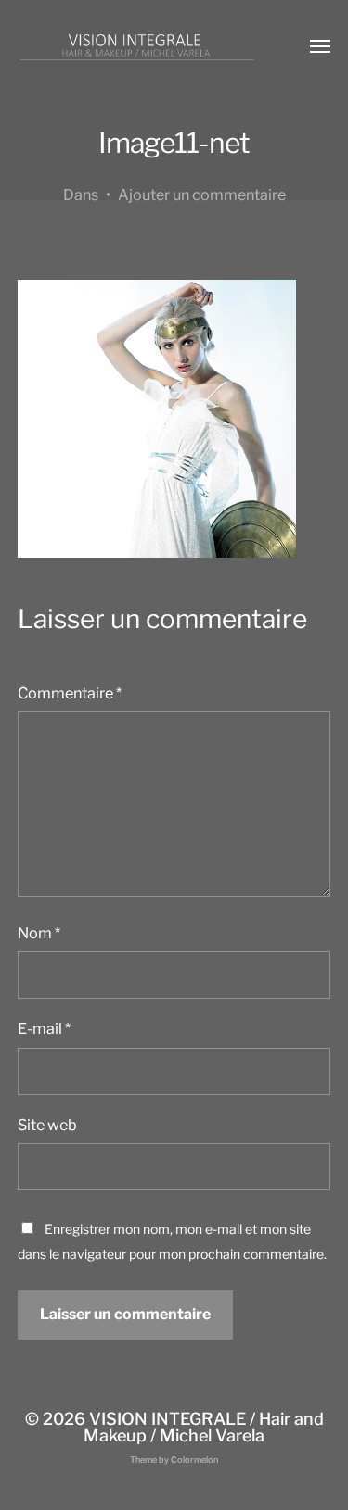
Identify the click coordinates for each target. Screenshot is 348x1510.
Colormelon (194, 1459)
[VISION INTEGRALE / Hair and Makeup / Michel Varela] (137, 47)
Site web (47, 1124)
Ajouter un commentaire (202, 194)
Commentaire (70, 693)
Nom (39, 933)
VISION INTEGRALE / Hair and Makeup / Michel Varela (204, 1427)
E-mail (44, 1028)
